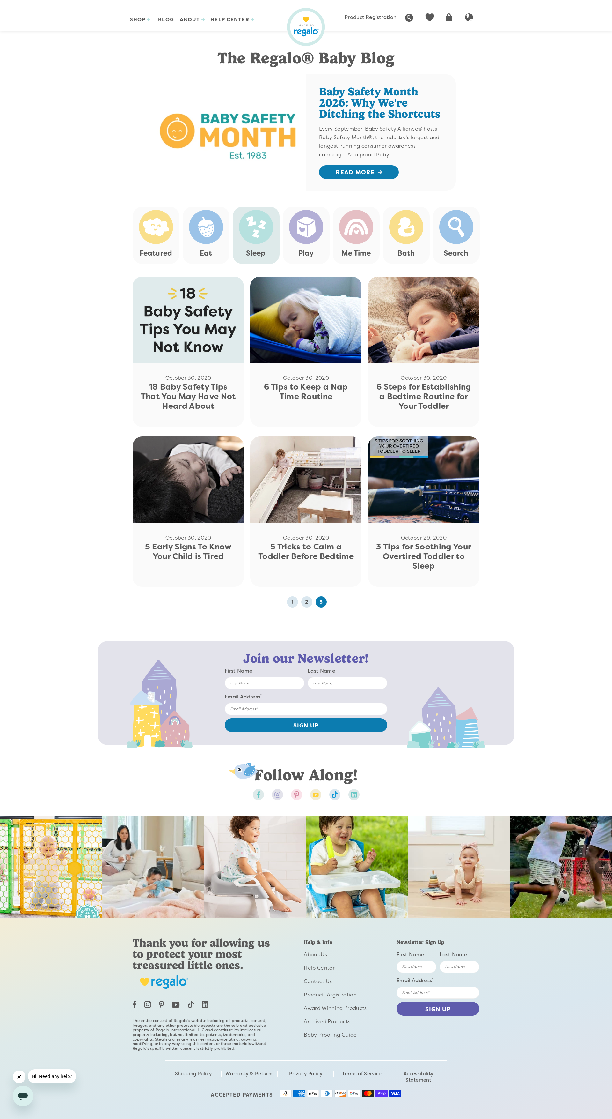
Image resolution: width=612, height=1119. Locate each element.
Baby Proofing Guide (330, 1035)
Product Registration (371, 17)
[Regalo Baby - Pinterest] (296, 794)
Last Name (321, 671)
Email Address (243, 696)
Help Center (230, 19)
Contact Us (318, 981)
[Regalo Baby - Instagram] (277, 794)
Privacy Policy (305, 1074)
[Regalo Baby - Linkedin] (354, 794)
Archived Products (327, 1021)
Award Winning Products (335, 1008)
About (190, 19)
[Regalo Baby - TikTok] (191, 1006)
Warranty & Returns (249, 1074)
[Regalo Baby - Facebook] (258, 794)
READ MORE (355, 172)
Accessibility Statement (418, 1077)
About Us (315, 954)
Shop (138, 19)
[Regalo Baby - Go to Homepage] (306, 27)
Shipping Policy (193, 1074)
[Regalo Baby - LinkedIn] (205, 1006)
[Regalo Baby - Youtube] (315, 794)
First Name (238, 671)
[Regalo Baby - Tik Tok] (334, 794)
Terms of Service (362, 1074)
